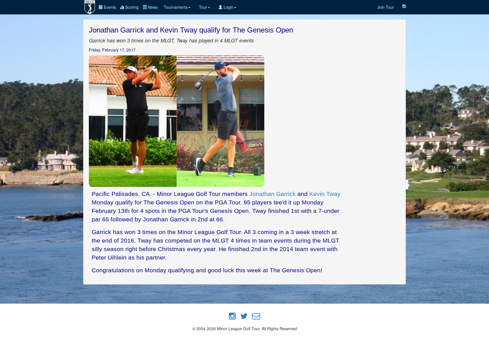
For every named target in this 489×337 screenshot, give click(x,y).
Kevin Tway (324, 194)
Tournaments (176, 7)
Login (227, 7)
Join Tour (385, 7)
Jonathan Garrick (272, 194)
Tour (203, 7)
